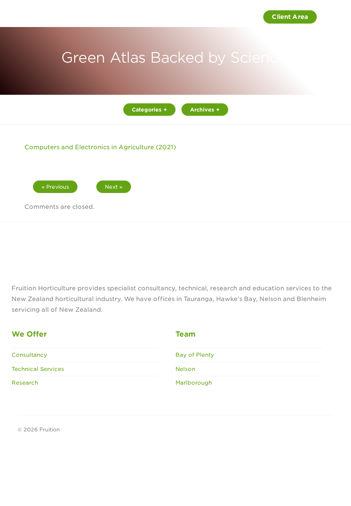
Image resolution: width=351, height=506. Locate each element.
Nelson (185, 369)
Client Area (290, 16)
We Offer (29, 334)
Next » (113, 187)
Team (186, 334)
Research (25, 383)
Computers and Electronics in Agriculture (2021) (100, 147)
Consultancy (29, 355)
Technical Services (38, 369)
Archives (202, 109)
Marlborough (194, 383)
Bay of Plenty (195, 355)
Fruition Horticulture (54, 17)
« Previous (55, 187)
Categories (146, 109)
